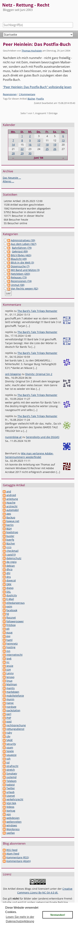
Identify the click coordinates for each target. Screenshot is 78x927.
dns (8, 577)
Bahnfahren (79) (22, 247)
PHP (8, 718)
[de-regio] (4, 562)
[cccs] (4, 547)
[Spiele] (4, 751)
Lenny (10, 673)
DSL (8, 591)
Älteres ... (8, 181)
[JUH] (4, 669)
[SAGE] (4, 740)
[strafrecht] (4, 766)
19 (54, 144)
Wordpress (13, 829)
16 (29, 144)
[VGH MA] (4, 803)
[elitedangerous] (4, 603)
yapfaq (10, 833)
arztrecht (11, 506)
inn (8, 651)
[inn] (4, 651)
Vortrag (10, 810)
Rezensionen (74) (21, 281)
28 (13, 153)
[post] (4, 721)
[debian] (4, 565)
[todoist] (4, 784)
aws (8, 513)
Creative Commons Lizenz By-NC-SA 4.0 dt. (44, 890)
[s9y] (4, 736)
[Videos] (4, 807)
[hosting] (4, 647)
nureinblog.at (13, 437)
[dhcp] (4, 569)
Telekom (11, 781)
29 (22, 153)
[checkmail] (4, 550)
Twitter (10, 788)
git (7, 628)
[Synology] (4, 773)
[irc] (4, 662)
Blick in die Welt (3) (22, 262)
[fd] (4, 614)
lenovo (10, 677)
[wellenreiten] (4, 821)
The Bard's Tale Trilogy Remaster (37, 311)
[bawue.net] (4, 521)
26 (54, 149)
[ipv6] (4, 658)
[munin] (4, 699)
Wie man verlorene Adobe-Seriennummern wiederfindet (29, 455)
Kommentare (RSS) (17, 857)
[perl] (4, 714)
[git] (4, 628)
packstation (13, 710)
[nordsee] (4, 706)
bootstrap (12, 532)
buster (10, 536)
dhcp (9, 569)
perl (8, 714)
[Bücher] (4, 543)
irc (7, 662)
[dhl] (4, 573)
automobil (12, 510)
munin (10, 699)
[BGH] (4, 528)
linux (9, 680)
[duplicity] (4, 595)
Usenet (10, 795)
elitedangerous (15, 603)
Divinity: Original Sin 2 (38, 374)
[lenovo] (4, 677)
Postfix (40, 98)
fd (7, 614)
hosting (10, 647)
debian (10, 565)
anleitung (12, 499)
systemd (11, 777)
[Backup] (4, 517)
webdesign (13, 818)
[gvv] (4, 636)
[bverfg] (4, 539)
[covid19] (4, 554)
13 (63, 140)
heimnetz (12, 643)
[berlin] (4, 525)
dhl (8, 573)
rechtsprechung (16, 725)
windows (11, 825)
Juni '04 (38, 157)
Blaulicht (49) (19, 259)
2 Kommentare (27, 94)
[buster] (4, 536)
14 (13, 144)
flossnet (11, 617)
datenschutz (13, 558)
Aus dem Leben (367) (23, 244)
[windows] (4, 825)
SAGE (9, 740)
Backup (10, 517)
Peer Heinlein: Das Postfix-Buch (37, 44)
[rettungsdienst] (4, 729)
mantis (10, 688)
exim (9, 606)
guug (9, 632)
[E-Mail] (4, 599)
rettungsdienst (15, 729)
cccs (8, 547)
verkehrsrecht (14, 799)
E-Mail (10, 599)
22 (22, 149)
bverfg (10, 539)
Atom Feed (12, 853)
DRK (8, 584)
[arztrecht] (4, 506)
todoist (10, 784)
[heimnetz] (4, 643)
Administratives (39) (23, 240)
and (8, 491)
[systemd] (4, 777)
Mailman (11, 684)
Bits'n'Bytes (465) (21, 255)
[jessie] (4, 665)
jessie (9, 665)
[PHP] (4, 718)
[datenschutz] (4, 558)
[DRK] (4, 584)
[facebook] (4, 610)
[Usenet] (4, 795)
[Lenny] (4, 673)
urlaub (10, 792)
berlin (10, 525)
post (9, 721)
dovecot (11, 580)
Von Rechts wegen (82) (24, 288)
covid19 (11, 554)
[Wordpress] (4, 829)
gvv (8, 636)
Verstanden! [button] (57, 914)
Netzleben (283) (20, 274)
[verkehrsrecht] (4, 799)
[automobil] (4, 510)
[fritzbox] (4, 625)
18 (47, 144)
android (11, 495)
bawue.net (12, 521)
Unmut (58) (17, 285)
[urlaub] (4, 792)
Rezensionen (10, 94)
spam (9, 747)
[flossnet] (4, 617)
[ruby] (4, 732)
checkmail (12, 550)
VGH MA (11, 803)
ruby (9, 732)
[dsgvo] (4, 588)
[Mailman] (4, 684)
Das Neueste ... (12, 177)
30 (29, 153)
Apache (10, 502)
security (11, 744)
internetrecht (14, 654)
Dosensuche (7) (20, 266)
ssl (8, 762)
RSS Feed (11, 850)
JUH (8, 669)
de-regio (11, 562)
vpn (8, 814)
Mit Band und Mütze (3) (25, 270)
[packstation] (4, 710)
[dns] (4, 577)
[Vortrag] (4, 810)
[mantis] (4, 688)
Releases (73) (19, 277)
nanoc (10, 703)
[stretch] (4, 769)
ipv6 (8, 658)
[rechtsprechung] (4, 725)
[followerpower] (4, 621)
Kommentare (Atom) (18, 861)
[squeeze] (4, 755)
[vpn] (4, 814)
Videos (10, 807)
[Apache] (4, 502)
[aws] (4, 513)
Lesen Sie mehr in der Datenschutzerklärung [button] (20, 919)
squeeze (11, 755)
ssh (8, 758)
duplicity (11, 595)
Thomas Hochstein (32, 50)
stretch (10, 769)
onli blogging (13, 374)
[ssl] (4, 762)
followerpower (15, 621)
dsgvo (9, 588)
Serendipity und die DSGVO (42, 437)
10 (38, 140)
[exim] (4, 606)
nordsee (11, 706)
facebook (11, 610)
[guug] (4, 632)
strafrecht (12, 766)
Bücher (31, 98)
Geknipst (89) (20, 251)
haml (9, 640)
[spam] (4, 747)
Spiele (10, 751)
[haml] (4, 640)
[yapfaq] (4, 833)
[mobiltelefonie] (4, 695)
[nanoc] (4, 703)
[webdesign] (4, 818)
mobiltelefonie (15, 695)
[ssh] (4, 758)
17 (38, 144)
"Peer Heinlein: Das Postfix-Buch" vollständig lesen (37, 87)
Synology (11, 773)
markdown (12, 692)
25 (47, 149)
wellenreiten (14, 821)
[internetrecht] (4, 654)
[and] (4, 491)
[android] (4, 495)
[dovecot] (4, 580)
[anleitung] (4, 499)
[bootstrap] (4, 532)
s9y (8, 736)
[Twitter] (4, 788)
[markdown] (4, 692)
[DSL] (4, 591)
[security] (4, 744)
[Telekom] (4, 781)
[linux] (4, 680)
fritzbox (11, 625)
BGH (9, 528)
